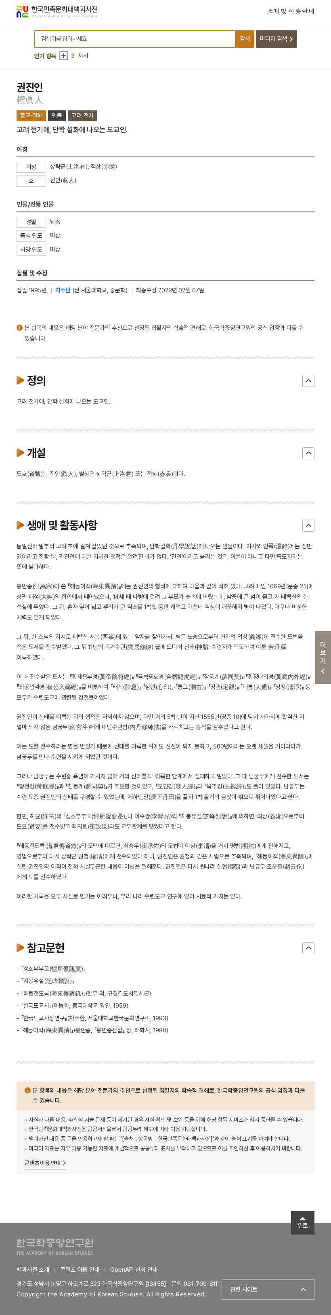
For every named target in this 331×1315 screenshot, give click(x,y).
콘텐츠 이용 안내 (43, 1163)
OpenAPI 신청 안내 (133, 1269)
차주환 (63, 290)
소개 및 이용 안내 (290, 11)
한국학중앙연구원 (55, 1246)
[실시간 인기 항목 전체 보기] (63, 55)
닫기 (308, 381)
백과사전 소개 (33, 1269)
